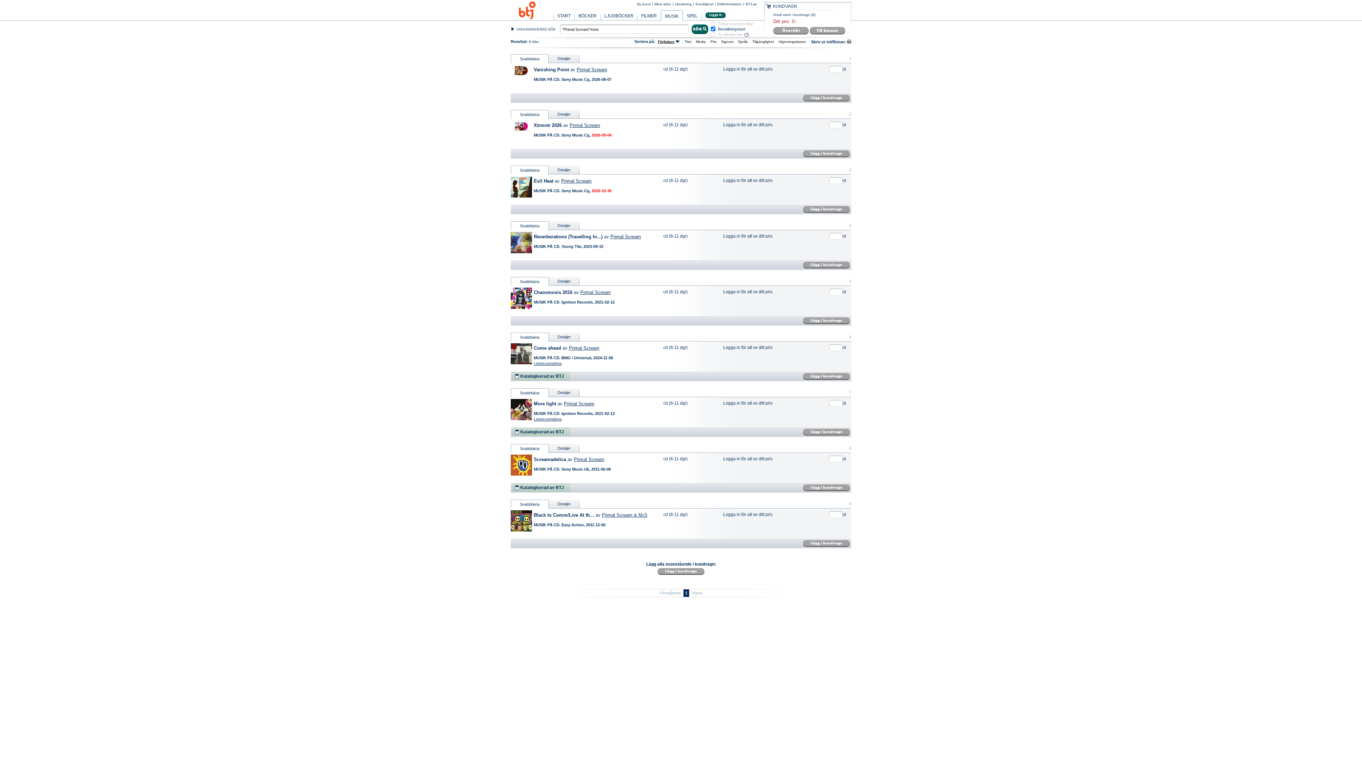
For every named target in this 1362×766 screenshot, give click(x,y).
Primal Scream (592, 69)
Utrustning (683, 4)
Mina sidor (662, 4)
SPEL (692, 15)
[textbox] (624, 29)
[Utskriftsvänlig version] (849, 42)
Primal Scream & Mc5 (624, 515)
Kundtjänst (704, 4)
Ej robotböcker (730, 34)
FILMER (649, 15)
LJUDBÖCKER (618, 15)
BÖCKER (587, 15)
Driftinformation (729, 4)
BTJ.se (751, 4)
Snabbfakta (529, 59)
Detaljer (564, 58)
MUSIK (672, 16)
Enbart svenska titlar (735, 24)
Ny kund (643, 4)
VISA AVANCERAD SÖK (536, 29)
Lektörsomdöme (548, 363)
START (564, 15)
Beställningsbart (731, 29)
